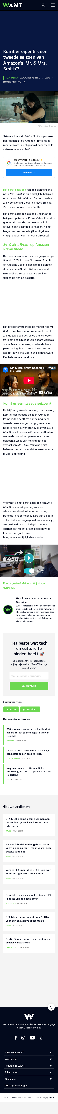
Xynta (51, 1097)
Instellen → (29, 172)
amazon (11, 709)
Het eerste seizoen (14, 189)
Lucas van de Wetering (30, 78)
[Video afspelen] (29, 558)
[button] (48, 1052)
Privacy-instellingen (16, 1085)
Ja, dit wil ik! (29, 685)
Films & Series (11, 78)
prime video (30, 709)
